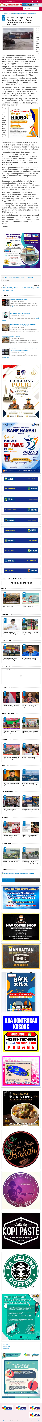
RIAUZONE (30, 277)
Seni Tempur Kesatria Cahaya (28, 607)
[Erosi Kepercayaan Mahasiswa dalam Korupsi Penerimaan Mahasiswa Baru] (11, 827)
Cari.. (40, 8)
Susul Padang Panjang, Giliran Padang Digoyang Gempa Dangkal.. (30, 862)
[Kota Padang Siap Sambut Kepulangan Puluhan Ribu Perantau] (30, 697)
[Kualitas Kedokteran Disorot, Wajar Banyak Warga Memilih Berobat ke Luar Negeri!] (30, 827)
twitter (32, 1)
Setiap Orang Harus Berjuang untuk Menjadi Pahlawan (29, 633)
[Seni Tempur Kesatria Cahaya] (30, 598)
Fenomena (8, 277)
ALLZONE (33, 880)
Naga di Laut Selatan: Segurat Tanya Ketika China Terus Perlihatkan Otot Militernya (30, 784)
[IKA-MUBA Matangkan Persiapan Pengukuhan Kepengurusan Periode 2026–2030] (9, 650)
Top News (8, 880)
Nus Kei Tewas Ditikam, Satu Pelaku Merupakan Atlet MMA (29, 758)
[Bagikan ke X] (6, 280)
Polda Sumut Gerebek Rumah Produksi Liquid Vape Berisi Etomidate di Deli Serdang (10, 810)
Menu (1, 8)
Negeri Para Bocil (8, 606)
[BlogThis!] (4, 280)
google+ (38, 1)
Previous (39, 601)
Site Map (5, 1344)
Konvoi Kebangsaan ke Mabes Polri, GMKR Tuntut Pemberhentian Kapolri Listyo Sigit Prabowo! (27, 659)
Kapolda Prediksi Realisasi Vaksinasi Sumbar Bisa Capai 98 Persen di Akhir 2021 (30, 732)
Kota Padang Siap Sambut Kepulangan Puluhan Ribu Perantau (30, 706)
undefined (22, 301)
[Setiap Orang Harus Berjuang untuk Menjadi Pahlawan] (30, 624)
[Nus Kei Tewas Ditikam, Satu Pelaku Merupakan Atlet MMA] (30, 749)
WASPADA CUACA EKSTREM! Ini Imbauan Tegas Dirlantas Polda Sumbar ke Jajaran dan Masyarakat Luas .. (30, 810)
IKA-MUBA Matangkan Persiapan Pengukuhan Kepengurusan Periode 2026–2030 (7, 659)
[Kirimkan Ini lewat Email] (2, 280)
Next (2, 601)
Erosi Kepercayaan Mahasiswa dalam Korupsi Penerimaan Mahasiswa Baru (11, 836)
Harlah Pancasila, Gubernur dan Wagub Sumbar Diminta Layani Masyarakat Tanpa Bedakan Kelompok (11, 633)
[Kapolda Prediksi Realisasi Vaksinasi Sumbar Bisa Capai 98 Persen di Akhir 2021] (30, 723)
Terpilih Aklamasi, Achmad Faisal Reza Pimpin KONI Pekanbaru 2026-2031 (11, 758)
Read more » (15, 307)
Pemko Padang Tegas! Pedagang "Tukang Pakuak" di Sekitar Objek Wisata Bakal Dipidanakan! (11, 706)
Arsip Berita (21, 880)
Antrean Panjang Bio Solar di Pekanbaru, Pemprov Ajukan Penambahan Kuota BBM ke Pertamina (19, 21)
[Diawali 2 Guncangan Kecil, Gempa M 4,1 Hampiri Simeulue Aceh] (11, 853)
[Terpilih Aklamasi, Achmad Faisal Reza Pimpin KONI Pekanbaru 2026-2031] (11, 749)
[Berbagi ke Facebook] (8, 280)
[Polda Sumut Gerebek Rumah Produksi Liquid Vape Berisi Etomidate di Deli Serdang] (11, 801)
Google (40, 1421)
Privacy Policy (7, 1346)
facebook (35, 1)
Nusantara (23, 277)
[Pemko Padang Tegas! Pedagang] (11, 697)
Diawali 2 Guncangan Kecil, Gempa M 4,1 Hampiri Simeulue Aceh (11, 862)
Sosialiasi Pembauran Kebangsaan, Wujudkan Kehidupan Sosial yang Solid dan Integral (10, 732)
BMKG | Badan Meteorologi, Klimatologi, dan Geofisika (19, 873)
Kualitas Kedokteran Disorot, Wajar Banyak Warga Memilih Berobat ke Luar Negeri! (30, 836)
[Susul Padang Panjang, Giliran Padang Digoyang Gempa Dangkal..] (30, 853)
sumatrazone (3, 1421)
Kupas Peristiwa (15, 277)
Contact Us (6, 1348)
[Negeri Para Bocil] (11, 598)
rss (40, 1)
